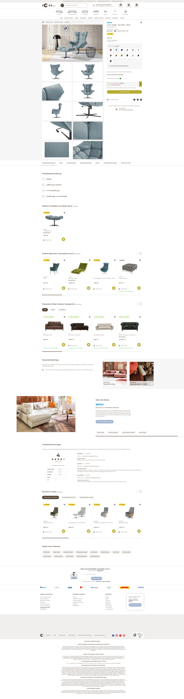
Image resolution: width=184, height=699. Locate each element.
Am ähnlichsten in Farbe (86, 497)
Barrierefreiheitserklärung (84, 635)
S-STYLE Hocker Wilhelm (124, 258)
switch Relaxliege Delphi (73, 258)
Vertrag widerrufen (45, 607)
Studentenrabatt (77, 600)
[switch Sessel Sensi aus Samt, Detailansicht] (57, 92)
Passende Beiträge (85, 163)
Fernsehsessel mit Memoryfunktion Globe (103, 258)
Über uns (75, 597)
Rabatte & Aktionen (78, 598)
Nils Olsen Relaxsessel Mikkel (125, 502)
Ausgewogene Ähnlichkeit (50, 497)
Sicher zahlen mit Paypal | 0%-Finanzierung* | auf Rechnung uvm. (79, 1)
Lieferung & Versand (53, 185)
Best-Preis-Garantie (45, 600)
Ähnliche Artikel (126, 163)
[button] (110, 50)
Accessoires (62, 309)
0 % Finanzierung (52, 190)
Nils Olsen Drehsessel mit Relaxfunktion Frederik (105, 503)
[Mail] (141, 100)
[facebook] (113, 635)
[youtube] (124, 635)
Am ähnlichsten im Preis (68, 497)
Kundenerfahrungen (78, 602)
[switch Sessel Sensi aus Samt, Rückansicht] (57, 72)
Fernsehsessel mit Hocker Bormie (75, 502)
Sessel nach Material (51, 546)
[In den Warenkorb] (63, 239)
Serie (61, 163)
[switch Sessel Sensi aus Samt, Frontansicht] (88, 92)
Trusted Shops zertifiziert (103, 1)
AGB (55, 635)
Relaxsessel (108, 604)
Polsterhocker (108, 605)
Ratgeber (75, 604)
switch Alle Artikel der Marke (104, 421)
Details (48, 179)
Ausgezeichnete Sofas (117, 1)
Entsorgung (43, 609)
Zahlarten (42, 602)
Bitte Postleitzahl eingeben (115, 74)
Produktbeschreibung (48, 163)
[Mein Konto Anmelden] (121, 5)
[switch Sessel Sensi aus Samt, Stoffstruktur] (57, 150)
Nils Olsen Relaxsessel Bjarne (49, 502)
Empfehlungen (71, 163)
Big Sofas (107, 602)
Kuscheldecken (109, 609)
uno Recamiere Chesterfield (74, 315)
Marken (107, 597)
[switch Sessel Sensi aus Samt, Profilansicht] (57, 111)
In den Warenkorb (124, 91)
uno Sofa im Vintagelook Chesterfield (127, 315)
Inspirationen (76, 605)
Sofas (45, 309)
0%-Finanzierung (44, 604)
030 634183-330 (122, 108)
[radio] (58, 469)
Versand (115, 40)
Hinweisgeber (71, 635)
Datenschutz (62, 635)
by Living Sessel (46, 258)
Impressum (48, 635)
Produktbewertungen (110, 163)
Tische (52, 309)
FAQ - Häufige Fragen (45, 597)
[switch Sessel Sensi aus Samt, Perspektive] (88, 72)
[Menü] (143, 633)
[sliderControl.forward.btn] (140, 253)
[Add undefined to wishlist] (141, 22)
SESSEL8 (122, 83)
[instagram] (117, 635)
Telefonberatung (44, 598)
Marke (97, 163)
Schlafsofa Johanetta (98, 315)
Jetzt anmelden (96, 578)
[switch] (140, 636)
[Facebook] (134, 100)
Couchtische (108, 607)
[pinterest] (120, 635)
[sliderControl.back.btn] (136, 253)
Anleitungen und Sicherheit (56, 196)
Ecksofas (107, 600)
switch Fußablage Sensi (48, 210)
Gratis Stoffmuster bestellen (119, 66)
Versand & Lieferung (45, 605)
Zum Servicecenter (135, 604)
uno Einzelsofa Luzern (47, 315)
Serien (107, 598)
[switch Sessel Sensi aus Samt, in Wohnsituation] (72, 43)
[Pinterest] (138, 100)
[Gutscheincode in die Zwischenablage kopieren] (140, 84)
